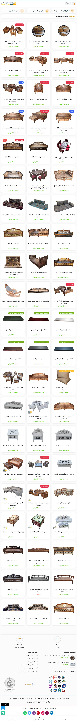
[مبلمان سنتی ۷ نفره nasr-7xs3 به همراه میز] (38, 406)
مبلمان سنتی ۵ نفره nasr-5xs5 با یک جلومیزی (38, 504)
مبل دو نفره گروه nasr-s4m (64, 99)
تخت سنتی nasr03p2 (64, 561)
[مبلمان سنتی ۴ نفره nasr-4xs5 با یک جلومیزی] (38, 464)
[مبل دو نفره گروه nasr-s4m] (64, 89)
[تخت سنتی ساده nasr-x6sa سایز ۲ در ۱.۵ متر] (64, 579)
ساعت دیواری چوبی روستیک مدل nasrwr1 (38, 43)
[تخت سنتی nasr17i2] (13, 550)
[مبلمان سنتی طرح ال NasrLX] (64, 492)
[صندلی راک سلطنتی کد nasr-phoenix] (13, 291)
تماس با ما (30, 656)
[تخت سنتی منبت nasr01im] (64, 262)
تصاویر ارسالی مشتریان (26, 665)
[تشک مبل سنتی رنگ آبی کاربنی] (64, 348)
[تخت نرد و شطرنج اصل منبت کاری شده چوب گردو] (13, 262)
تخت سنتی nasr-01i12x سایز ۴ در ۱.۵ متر (38, 562)
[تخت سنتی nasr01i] (64, 608)
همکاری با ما (29, 659)
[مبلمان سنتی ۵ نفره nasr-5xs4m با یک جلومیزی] (64, 60)
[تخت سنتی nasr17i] (13, 233)
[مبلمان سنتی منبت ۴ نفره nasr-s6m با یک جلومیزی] (13, 89)
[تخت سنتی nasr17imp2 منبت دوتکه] (38, 233)
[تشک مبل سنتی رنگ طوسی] (38, 348)
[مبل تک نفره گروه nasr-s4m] (38, 89)
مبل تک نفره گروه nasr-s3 (38, 445)
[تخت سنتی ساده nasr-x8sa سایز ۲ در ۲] (38, 579)
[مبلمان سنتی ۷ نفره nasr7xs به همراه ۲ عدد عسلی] (13, 492)
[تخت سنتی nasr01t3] (38, 377)
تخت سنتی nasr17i (13, 243)
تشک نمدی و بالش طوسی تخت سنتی (64, 215)
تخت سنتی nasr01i (63, 618)
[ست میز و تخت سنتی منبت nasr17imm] (38, 117)
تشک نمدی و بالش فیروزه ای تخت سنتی (38, 216)
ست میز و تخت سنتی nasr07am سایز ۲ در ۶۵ (63, 129)
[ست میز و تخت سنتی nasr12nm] (13, 464)
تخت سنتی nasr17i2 (13, 561)
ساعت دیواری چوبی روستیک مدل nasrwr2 (64, 43)
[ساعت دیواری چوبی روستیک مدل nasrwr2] (64, 31)
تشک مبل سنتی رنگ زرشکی (38, 330)
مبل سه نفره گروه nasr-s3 (13, 416)
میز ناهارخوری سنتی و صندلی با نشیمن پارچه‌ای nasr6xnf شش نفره (38, 187)
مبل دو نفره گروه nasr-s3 (63, 445)
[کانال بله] (3, 713)
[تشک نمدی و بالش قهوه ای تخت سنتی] (38, 608)
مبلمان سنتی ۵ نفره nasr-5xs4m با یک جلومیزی (64, 71)
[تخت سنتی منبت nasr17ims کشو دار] (13, 117)
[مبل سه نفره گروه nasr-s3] (13, 406)
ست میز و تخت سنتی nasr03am (63, 532)
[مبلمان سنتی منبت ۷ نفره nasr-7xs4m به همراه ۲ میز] (13, 31)
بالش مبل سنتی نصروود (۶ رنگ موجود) (64, 389)
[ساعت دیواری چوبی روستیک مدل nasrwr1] (38, 31)
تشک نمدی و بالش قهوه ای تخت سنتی (38, 619)
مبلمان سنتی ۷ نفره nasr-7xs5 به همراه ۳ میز (64, 302)
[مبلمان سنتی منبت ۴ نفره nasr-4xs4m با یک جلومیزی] (38, 60)
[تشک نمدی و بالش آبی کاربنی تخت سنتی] (13, 608)
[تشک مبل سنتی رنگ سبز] (13, 319)
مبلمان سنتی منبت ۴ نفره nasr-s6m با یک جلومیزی (13, 100)
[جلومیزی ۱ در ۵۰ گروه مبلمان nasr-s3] (64, 464)
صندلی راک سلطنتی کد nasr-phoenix (13, 301)
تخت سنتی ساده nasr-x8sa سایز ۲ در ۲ (38, 591)
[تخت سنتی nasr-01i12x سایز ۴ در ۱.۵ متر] (38, 550)
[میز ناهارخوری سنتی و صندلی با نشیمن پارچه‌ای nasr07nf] (64, 146)
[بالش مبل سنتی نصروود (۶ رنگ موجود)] (64, 377)
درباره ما (30, 662)
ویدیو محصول (29, 668)
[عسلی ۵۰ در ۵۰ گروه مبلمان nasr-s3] (13, 435)
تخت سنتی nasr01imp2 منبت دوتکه (38, 301)
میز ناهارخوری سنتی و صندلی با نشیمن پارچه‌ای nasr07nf (64, 158)
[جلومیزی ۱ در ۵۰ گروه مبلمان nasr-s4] (13, 521)
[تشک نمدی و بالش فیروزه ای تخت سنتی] (38, 204)
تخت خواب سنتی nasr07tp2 (38, 272)
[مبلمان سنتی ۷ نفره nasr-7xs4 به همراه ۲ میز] (13, 377)
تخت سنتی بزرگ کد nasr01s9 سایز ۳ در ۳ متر (64, 418)
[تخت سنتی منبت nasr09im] (38, 146)
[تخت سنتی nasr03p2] (64, 550)
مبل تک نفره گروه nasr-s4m (38, 99)
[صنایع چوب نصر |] (8, 3)
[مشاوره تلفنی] (3, 708)
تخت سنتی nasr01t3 (38, 388)
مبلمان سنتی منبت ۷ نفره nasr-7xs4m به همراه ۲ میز (13, 43)
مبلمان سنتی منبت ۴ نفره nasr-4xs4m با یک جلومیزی (38, 71)
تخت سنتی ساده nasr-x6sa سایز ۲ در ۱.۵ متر (64, 591)
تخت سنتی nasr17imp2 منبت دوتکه (38, 243)
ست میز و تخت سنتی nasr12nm (13, 474)
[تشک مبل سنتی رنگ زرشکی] (38, 319)
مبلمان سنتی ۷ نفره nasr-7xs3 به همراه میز (38, 418)
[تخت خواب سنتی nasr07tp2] (38, 262)
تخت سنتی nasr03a (64, 243)
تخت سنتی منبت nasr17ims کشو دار (13, 128)
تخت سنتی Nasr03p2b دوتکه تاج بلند (64, 187)
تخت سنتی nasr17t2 (13, 589)
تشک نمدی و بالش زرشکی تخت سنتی (13, 215)
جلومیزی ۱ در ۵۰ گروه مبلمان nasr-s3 (64, 474)
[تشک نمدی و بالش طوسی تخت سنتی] (64, 204)
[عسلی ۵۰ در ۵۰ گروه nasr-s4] (38, 521)
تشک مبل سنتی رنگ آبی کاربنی (64, 359)
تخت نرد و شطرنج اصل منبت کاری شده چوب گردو (13, 273)
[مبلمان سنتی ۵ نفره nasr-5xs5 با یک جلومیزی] (38, 492)
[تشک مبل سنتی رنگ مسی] (13, 348)
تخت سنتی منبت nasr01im (64, 272)
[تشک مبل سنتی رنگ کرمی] (64, 319)
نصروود (72, 16)
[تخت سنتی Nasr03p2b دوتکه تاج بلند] (64, 175)
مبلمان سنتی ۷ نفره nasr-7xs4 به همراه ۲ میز (13, 389)
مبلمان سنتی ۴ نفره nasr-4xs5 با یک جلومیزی (38, 475)
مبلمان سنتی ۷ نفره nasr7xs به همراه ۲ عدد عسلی (13, 504)
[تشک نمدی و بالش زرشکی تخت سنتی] (13, 204)
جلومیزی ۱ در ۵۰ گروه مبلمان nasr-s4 (13, 532)
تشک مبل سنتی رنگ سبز (13, 330)
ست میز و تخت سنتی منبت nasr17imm (38, 129)
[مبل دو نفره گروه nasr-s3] (64, 435)
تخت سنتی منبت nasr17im (13, 157)
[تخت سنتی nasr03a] (64, 233)
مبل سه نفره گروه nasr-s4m (13, 70)
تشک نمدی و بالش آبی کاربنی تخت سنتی (13, 619)
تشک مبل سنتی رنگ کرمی (63, 330)
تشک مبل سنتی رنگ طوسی (38, 359)
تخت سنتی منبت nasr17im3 (13, 186)
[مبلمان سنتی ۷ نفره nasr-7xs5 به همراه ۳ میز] (64, 291)
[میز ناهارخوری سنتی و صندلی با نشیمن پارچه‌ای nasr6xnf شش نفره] (38, 175)
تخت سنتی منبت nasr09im (38, 157)
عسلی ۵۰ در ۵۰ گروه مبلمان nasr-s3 (13, 445)
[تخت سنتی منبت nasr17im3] (13, 175)
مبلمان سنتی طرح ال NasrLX (64, 503)
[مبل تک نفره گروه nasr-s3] (38, 435)
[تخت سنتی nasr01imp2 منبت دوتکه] (38, 291)
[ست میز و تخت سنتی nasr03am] (64, 521)
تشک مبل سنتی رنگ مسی (13, 359)
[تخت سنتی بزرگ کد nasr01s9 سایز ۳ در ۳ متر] (64, 406)
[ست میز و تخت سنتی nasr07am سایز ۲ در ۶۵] (64, 117)
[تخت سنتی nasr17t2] (13, 579)
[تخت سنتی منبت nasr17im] (13, 146)
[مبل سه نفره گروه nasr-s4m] (13, 60)
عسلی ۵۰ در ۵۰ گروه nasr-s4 (38, 532)
